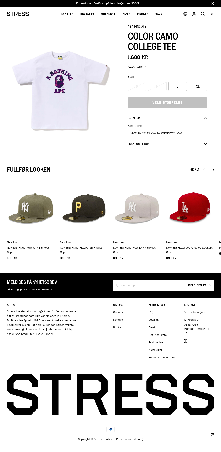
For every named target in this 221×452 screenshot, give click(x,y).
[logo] (18, 14)
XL (198, 86)
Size (131, 77)
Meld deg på (197, 285)
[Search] (202, 14)
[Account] (194, 14)
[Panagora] (212, 434)
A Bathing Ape (137, 26)
